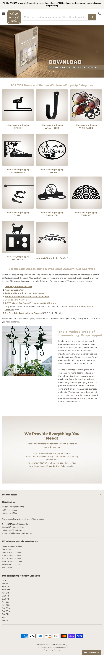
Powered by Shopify (52, 650)
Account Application (14, 290)
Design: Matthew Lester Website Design (52, 644)
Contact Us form (17, 527)
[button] (7, 51)
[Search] (92, 17)
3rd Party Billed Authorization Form (22, 313)
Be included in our (47, 466)
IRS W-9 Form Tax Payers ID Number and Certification (30, 303)
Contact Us (93, 652)
